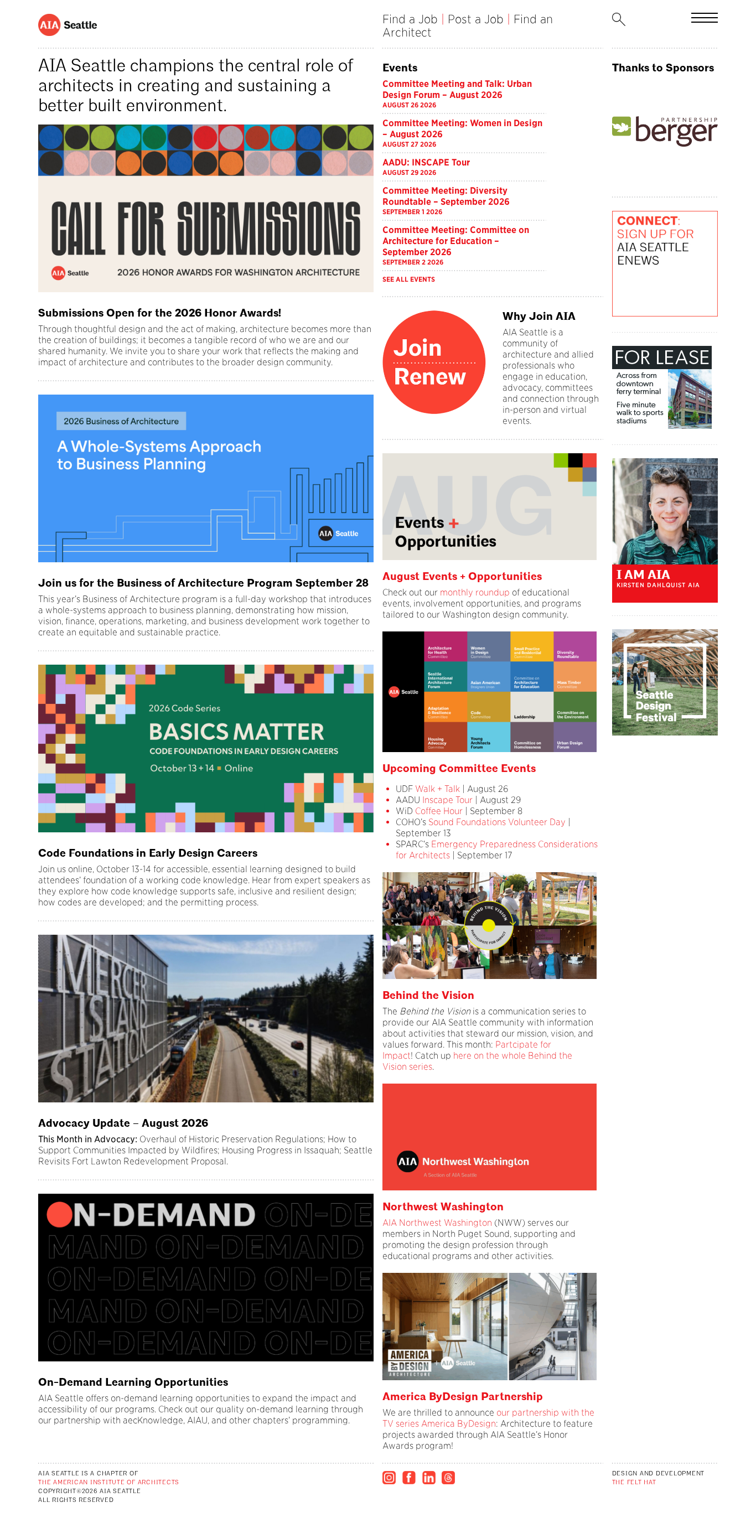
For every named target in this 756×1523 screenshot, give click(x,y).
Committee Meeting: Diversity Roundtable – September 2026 (446, 196)
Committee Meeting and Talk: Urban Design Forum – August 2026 (457, 89)
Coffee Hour (439, 811)
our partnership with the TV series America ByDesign (488, 1418)
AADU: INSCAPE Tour (426, 162)
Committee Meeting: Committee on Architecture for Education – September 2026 (455, 241)
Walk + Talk (436, 789)
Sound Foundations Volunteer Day (497, 822)
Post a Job (476, 19)
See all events (408, 279)
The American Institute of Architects (108, 1483)
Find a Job (410, 19)
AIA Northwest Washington (437, 1223)
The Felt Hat (634, 1483)
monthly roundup (475, 592)
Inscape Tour (447, 800)
